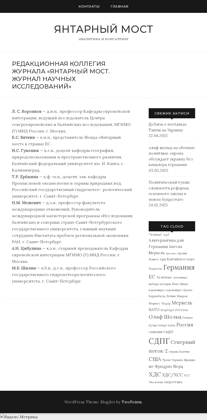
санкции (155, 332)
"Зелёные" (155, 234)
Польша (188, 317)
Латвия (171, 296)
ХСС (187, 375)
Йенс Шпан (180, 284)
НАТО (154, 309)
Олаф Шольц (165, 317)
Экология (156, 382)
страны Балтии (179, 351)
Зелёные (164, 277)
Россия (184, 325)
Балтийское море (181, 259)
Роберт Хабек (166, 325)
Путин (153, 325)
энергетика (173, 382)
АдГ (166, 234)
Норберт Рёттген (174, 310)
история (165, 284)
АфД (163, 259)
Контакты (89, 6)
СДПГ (159, 341)
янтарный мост (103, 29)
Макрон (182, 296)
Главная (119, 6)
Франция (189, 360)
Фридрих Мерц (169, 366)
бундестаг (155, 268)
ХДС (155, 374)
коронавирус (157, 290)
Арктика (171, 253)
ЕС (152, 277)
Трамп (166, 360)
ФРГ (151, 367)
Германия (179, 267)
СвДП (168, 331)
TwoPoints (132, 402)
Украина (177, 360)
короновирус (174, 290)
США (155, 359)
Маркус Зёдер (160, 303)
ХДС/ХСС (172, 375)
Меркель (182, 303)
